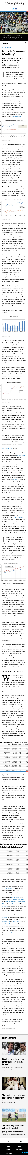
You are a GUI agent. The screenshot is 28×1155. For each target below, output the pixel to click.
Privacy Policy (19, 1150)
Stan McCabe (6, 921)
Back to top (7, 1141)
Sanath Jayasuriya (18, 899)
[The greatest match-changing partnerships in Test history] (14, 1090)
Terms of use (8, 1153)
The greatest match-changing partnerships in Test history (13, 1096)
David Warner (15, 897)
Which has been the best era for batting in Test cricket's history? (13, 1062)
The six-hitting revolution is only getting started (13, 1127)
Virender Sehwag (7, 888)
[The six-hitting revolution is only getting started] (14, 1122)
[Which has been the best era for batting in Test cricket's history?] (14, 1056)
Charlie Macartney (10, 924)
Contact (8, 1150)
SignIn (21, 1141)
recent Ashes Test (19, 517)
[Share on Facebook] (16, 9)
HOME (8, 1146)
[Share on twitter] (13, 9)
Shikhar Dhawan (10, 901)
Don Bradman (17, 116)
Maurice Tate (6, 729)
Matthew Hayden (7, 448)
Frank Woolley (17, 921)
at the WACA (21, 455)
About (19, 1146)
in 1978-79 (16, 479)
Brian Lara (15, 904)
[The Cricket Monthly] (15, 4)
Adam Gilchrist (12, 932)
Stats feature (6, 47)
